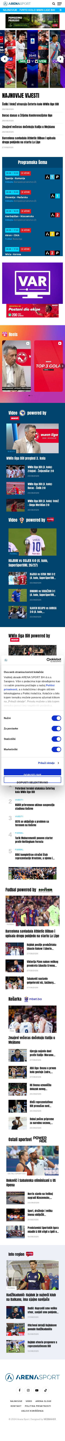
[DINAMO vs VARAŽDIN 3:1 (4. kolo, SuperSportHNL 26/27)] (17, 595)
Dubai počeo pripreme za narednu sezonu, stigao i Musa (42, 1123)
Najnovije (16, 1401)
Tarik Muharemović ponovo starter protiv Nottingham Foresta (34, 840)
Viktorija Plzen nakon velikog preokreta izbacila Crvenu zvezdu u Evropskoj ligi (42, 965)
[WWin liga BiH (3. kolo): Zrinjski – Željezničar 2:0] (15, 471)
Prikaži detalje (46, 763)
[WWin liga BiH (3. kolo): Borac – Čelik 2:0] (15, 488)
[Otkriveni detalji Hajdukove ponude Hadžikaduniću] (15, 1329)
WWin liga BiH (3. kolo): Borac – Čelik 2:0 (40, 486)
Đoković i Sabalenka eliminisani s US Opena (31, 1183)
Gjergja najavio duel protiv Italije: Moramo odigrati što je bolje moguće (41, 1057)
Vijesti (11, 451)
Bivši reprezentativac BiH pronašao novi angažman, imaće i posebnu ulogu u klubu (42, 1108)
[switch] (56, 728)
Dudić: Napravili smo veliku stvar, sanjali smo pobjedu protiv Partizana (42, 1312)
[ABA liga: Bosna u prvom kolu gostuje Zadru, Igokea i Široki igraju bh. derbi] (17, 1072)
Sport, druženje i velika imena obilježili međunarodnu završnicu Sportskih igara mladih (41, 1216)
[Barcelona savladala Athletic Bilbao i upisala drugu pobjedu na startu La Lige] (33, 911)
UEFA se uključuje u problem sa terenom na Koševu (32, 823)
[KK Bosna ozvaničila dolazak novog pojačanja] (17, 1089)
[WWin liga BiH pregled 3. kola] (32, 438)
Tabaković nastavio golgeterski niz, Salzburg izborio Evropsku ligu (40, 982)
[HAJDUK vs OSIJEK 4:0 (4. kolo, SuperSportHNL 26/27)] (32, 542)
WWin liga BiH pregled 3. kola (26, 458)
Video (12, 413)
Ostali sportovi (20, 1139)
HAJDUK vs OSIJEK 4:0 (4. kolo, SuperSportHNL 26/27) (28, 563)
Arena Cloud (43, 1401)
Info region (16, 1254)
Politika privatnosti (38, 1406)
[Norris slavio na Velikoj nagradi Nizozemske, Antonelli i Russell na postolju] (15, 1198)
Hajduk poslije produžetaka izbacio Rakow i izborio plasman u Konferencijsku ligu (41, 950)
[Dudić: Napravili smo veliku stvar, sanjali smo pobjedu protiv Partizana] (15, 1312)
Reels (13, 334)
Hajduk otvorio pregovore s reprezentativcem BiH (42, 1344)
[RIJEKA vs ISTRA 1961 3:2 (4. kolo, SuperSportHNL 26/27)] (17, 578)
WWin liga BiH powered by (29, 636)
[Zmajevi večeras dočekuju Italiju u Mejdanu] (32, 1019)
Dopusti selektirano (32, 782)
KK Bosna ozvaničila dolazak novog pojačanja (40, 1089)
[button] (4, 59)
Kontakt (16, 1406)
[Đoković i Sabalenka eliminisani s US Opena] (32, 1160)
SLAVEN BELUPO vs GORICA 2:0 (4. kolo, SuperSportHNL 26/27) (43, 612)
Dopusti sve (32, 774)
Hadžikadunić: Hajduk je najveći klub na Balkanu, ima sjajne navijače (31, 1297)
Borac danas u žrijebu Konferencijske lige (27, 115)
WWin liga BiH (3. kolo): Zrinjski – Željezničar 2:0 (41, 469)
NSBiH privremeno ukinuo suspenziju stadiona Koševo (34, 807)
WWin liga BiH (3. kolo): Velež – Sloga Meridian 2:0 (43, 503)
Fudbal (14, 554)
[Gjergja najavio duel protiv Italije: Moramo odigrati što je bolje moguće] (17, 1055)
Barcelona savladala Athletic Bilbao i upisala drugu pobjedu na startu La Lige (29, 140)
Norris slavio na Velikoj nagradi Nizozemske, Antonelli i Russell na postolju (40, 1199)
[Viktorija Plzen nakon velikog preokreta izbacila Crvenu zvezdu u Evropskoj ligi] (15, 965)
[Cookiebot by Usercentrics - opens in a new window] (46, 660)
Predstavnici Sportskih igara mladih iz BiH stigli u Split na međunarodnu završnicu (43, 1231)
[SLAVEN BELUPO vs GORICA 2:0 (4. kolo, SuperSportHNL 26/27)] (17, 612)
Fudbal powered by (21, 890)
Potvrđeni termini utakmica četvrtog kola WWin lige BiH (35, 790)
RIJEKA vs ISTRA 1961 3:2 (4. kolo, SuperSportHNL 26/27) (42, 578)
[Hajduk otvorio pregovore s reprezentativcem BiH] (15, 1346)
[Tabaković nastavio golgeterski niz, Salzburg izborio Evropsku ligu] (15, 982)
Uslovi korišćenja (32, 1411)
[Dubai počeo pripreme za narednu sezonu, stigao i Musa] (17, 1123)
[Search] (54, 3)
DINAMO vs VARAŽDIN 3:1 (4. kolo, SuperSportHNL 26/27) (42, 595)
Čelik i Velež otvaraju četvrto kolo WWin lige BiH (30, 104)
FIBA (12, 1031)
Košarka (15, 999)
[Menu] (59, 3)
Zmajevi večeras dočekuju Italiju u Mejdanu (28, 127)
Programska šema (32, 162)
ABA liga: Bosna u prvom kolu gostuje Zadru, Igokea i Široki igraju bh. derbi (43, 1074)
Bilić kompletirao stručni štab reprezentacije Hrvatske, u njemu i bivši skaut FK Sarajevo (34, 858)
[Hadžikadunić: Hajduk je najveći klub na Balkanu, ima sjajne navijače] (32, 1275)
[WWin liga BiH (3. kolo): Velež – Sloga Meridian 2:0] (15, 505)
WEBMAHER (50, 1419)
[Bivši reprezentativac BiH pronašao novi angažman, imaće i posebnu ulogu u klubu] (17, 1106)
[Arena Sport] (17, 4)
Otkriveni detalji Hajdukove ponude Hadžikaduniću (42, 1327)
